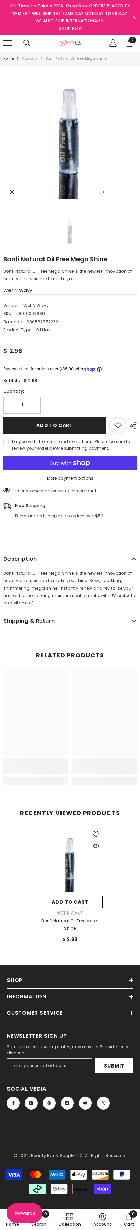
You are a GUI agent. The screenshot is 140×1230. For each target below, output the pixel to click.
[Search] (27, 43)
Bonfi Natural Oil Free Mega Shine (70, 924)
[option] (70, 133)
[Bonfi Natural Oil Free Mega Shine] (70, 859)
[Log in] (113, 43)
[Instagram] (31, 1103)
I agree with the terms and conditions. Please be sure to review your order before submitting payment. (71, 445)
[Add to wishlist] (117, 425)
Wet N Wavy (17, 290)
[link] (35, 770)
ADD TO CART (54, 425)
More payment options (70, 478)
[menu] (7, 43)
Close (134, 17)
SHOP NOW (71, 28)
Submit (114, 1065)
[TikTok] (67, 1103)
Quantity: (13, 391)
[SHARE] (131, 426)
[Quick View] (96, 846)
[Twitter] (103, 1103)
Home (8, 58)
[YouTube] (85, 1103)
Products (30, 58)
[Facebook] (13, 1103)
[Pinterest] (49, 1103)
